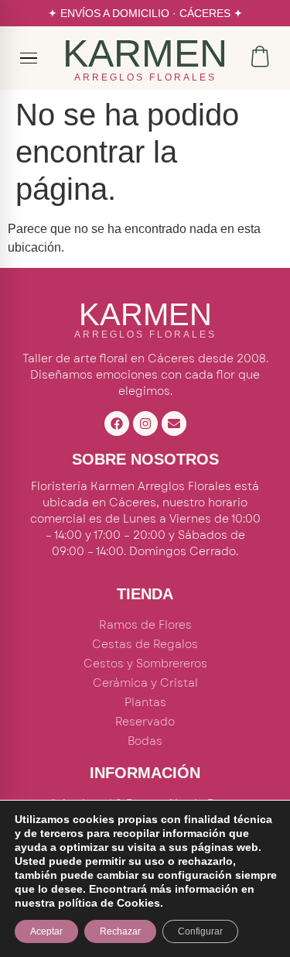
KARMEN (145, 53)
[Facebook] (116, 423)
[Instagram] (145, 423)
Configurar (200, 931)
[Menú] (29, 58)
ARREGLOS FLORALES (145, 77)
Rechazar (120, 931)
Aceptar (46, 931)
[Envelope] (174, 423)
